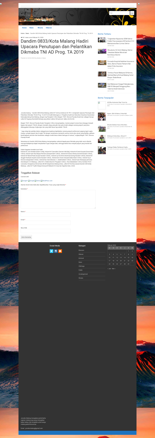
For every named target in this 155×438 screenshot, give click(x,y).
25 (113, 264)
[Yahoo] (37, 181)
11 (113, 257)
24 (109, 264)
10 (109, 257)
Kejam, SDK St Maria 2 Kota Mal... (117, 113)
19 (117, 261)
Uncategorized (83, 274)
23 (132, 261)
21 (124, 261)
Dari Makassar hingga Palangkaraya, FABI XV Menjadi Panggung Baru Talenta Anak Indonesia (120, 86)
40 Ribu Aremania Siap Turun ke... (117, 102)
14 (124, 257)
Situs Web (24, 228)
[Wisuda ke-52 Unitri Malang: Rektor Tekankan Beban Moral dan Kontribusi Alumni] (102, 51)
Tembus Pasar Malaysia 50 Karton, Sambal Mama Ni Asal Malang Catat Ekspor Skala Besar (120, 75)
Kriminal (81, 258)
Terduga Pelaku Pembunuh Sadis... (118, 147)
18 (113, 261)
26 (117, 264)
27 (121, 264)
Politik (80, 270)
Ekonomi (81, 250)
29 (128, 264)
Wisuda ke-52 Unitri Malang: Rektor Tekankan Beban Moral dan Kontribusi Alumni (120, 52)
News (32, 28)
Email (23, 220)
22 (128, 261)
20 (121, 261)
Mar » (113, 268)
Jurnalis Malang (28, 15)
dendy (39, 58)
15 (128, 257)
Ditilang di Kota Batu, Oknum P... (117, 136)
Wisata (40, 28)
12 (117, 257)
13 (121, 257)
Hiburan (49, 28)
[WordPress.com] (46, 181)
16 (132, 257)
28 (124, 264)
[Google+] (24, 181)
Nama (23, 211)
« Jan (109, 268)
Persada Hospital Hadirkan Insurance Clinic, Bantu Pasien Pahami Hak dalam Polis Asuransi (120, 63)
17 (109, 261)
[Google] (31, 181)
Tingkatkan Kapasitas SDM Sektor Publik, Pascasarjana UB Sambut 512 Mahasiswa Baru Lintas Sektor (120, 41)
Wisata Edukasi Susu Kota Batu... (117, 125)
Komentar (24, 189)
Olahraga (81, 266)
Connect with (25, 176)
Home (24, 28)
